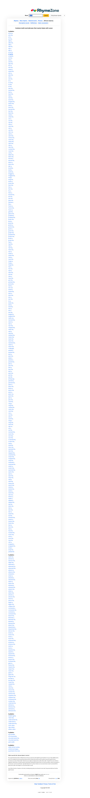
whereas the (11, 707)
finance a (10, 657)
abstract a (11, 559)
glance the (11, 213)
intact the (10, 671)
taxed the (10, 513)
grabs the (11, 219)
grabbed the (11, 217)
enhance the (11, 644)
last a (9, 310)
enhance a (11, 642)
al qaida (10, 54)
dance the (11, 164)
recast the (11, 682)
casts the (10, 126)
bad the (10, 98)
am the (10, 58)
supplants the (12, 695)
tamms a (10, 496)
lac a (9, 301)
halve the (10, 249)
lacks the (10, 295)
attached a (11, 578)
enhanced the (12, 640)
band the (10, 100)
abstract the (11, 560)
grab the (10, 223)
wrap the (10, 550)
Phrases (40, 20)
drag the (10, 179)
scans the (10, 434)
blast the (10, 113)
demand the (11, 623)
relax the (10, 688)
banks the (11, 103)
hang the (10, 265)
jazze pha (10, 284)
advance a (11, 570)
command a (11, 612)
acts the (10, 35)
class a (10, 145)
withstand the (12, 710)
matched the (11, 343)
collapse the (11, 606)
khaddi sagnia (12, 716)
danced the (11, 160)
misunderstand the (13, 740)
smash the (11, 456)
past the (10, 369)
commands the (12, 610)
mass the (10, 341)
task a (10, 508)
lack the (10, 299)
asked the (11, 71)
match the (11, 346)
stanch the (11, 485)
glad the (10, 212)
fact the (10, 189)
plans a (10, 384)
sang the (10, 422)
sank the (10, 424)
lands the (10, 303)
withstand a (11, 709)
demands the (11, 619)
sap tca (10, 426)
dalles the (10, 155)
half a (9, 246)
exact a (10, 648)
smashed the (11, 455)
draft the (10, 172)
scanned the (11, 432)
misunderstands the (13, 738)
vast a (9, 542)
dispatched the (12, 629)
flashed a (10, 202)
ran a (9, 413)
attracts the (11, 597)
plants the (11, 390)
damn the (10, 156)
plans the (10, 386)
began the (11, 604)
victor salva (11, 725)
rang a (10, 403)
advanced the (11, 568)
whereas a (11, 705)
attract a (10, 598)
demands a (11, 617)
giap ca (10, 663)
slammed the (11, 449)
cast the (10, 130)
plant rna (10, 394)
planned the (11, 382)
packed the (11, 352)
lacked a (10, 289)
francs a (10, 210)
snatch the (11, 468)
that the (10, 531)
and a (9, 60)
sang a (10, 420)
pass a (10, 363)
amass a (10, 576)
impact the (11, 669)
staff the (10, 481)
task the (10, 510)
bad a (9, 96)
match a (10, 344)
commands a (11, 608)
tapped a (10, 500)
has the (10, 268)
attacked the (11, 587)
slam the (10, 451)
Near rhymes (23, 20)
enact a (10, 636)
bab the (10, 88)
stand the (10, 493)
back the (10, 94)
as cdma (10, 82)
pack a (10, 354)
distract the (11, 631)
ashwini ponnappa (13, 749)
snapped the (11, 458)
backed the (11, 90)
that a (9, 529)
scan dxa (10, 436)
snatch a (10, 466)
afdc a (9, 50)
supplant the (11, 697)
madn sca (10, 318)
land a (10, 305)
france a (10, 206)
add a (9, 44)
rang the (10, 405)
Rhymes (16, 20)
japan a (10, 672)
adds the (10, 43)
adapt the (10, 562)
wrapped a (11, 544)
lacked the (11, 291)
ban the (10, 111)
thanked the (11, 517)
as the (10, 84)
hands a (10, 253)
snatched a (11, 462)
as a (9, 81)
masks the (11, 337)
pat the (10, 375)
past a (10, 367)
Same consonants (43, 23)
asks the (10, 75)
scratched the (11, 439)
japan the (10, 674)
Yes (56, 778)
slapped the (11, 453)
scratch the (11, 441)
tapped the (11, 502)
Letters (20, 778)
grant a (10, 229)
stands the (11, 489)
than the (10, 527)
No (39, 778)
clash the (10, 143)
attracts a (10, 595)
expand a (10, 652)
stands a (10, 487)
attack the (11, 593)
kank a (10, 286)
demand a (11, 621)
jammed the (11, 282)
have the (10, 278)
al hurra (10, 52)
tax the (10, 515)
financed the (11, 655)
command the (12, 614)
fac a (9, 191)
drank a (10, 181)
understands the (12, 719)
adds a (10, 41)
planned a (11, 381)
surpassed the (12, 699)
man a (10, 324)
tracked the (11, 532)
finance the (11, 659)
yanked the (11, 551)
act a (9, 37)
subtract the (11, 693)
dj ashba (10, 168)
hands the (11, 255)
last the (10, 312)
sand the (10, 419)
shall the (10, 445)
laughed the (11, 316)
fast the (10, 198)
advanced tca (11, 566)
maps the (10, 329)
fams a (10, 193)
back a (10, 92)
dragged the (11, 175)
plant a (10, 392)
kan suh (10, 287)
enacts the (11, 634)
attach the (11, 583)
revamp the (11, 691)
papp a (10, 358)
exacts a (10, 646)
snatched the (11, 464)
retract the (11, 690)
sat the (10, 430)
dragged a (11, 174)
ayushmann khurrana (14, 751)
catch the (10, 136)
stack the (10, 477)
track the (10, 538)
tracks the (11, 534)
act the (10, 39)
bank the (10, 107)
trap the (10, 540)
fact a (9, 187)
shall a (10, 443)
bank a (10, 105)
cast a (9, 128)
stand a (10, 491)
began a (10, 602)
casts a (10, 124)
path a (10, 371)
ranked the (11, 407)
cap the (10, 122)
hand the (10, 259)
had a (9, 242)
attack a (10, 591)
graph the (11, 232)
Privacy (45, 784)
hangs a (10, 261)
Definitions (34, 23)
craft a (10, 153)
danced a (10, 158)
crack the (10, 151)
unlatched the (12, 703)
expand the (11, 653)
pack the (10, 356)
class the (10, 147)
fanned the (11, 194)
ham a (10, 251)
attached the (11, 579)
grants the (11, 227)
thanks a (10, 519)
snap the (10, 460)
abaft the (10, 557)
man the (10, 325)
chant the (10, 139)
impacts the (11, 667)
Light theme (41, 792)
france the (11, 208)
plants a (10, 388)
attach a (10, 581)
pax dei (10, 377)
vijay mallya (11, 727)
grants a (10, 225)
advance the (11, 572)
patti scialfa (11, 742)
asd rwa (10, 67)
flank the (10, 200)
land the (10, 306)
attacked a (11, 585)
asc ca (9, 65)
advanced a (11, 564)
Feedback (40, 784)
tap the (10, 504)
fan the (10, 196)
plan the (10, 400)
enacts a (10, 633)
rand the (10, 401)
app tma (10, 63)
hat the (10, 274)
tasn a (10, 512)
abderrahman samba (13, 747)
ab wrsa (10, 33)
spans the (11, 472)
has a (9, 267)
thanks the (11, 521)
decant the (11, 615)
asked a (10, 69)
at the (9, 86)
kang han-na (11, 676)
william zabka (11, 729)
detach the (11, 625)
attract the (11, 600)
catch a (10, 134)
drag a (10, 177)
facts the (10, 185)
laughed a (11, 314)
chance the (11, 137)
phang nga (11, 379)
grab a (10, 221)
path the (10, 373)
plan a (10, 398)
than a (10, 525)
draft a (10, 170)
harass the (11, 665)
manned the (11, 320)
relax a (10, 686)
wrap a (10, 548)
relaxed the (11, 684)
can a (9, 119)
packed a (10, 350)
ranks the (10, 409)
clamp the (11, 141)
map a (10, 331)
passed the (11, 362)
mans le (10, 322)
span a (10, 474)
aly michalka (11, 734)
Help (35, 784)
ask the (10, 79)
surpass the (11, 701)
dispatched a (11, 627)
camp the (10, 117)
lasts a (10, 308)
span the (10, 475)
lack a (9, 297)
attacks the (11, 589)
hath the (10, 272)
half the (10, 248)
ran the (10, 415)
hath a (10, 270)
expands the (11, 650)
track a (10, 536)
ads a (9, 48)
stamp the (11, 483)
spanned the (11, 470)
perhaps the (11, 680)
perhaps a (11, 678)
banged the (11, 101)
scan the (10, 437)
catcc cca (10, 132)
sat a (9, 428)
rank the (10, 411)
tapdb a (10, 498)
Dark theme (49, 792)
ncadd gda (11, 348)
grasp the (11, 240)
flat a (9, 204)
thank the (11, 523)
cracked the (11, 149)
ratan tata (11, 718)
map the (10, 333)
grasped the (11, 234)
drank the (11, 183)
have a (10, 276)
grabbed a (11, 215)
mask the (10, 339)
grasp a (10, 238)
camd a (10, 115)
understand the (12, 723)
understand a (11, 721)
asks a (10, 73)
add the (10, 46)
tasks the (10, 506)
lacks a (10, 293)
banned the (11, 109)
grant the (10, 231)
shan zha (10, 447)
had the (10, 244)
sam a (9, 417)
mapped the (11, 327)
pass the (10, 365)
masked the (11, 335)
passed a (10, 360)
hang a (10, 263)
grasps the (11, 236)
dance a (10, 162)
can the (10, 120)
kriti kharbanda (12, 736)
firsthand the (11, 661)
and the (10, 62)
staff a (10, 479)
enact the (10, 638)
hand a (10, 257)
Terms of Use (52, 784)
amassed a (11, 574)
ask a (9, 77)
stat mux (10, 494)
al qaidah (10, 56)
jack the (10, 280)
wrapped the (11, 546)
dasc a (10, 166)
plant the (10, 396)
